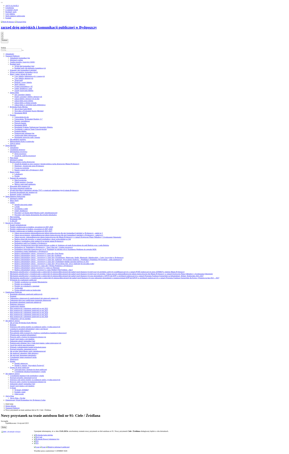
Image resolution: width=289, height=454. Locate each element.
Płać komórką (15, 217)
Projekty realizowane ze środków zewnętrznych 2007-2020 (31, 229)
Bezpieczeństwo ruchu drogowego (22, 162)
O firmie (13, 388)
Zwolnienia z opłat (21, 209)
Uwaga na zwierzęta (21, 168)
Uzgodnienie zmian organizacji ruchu (23, 357)
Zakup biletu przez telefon (23, 101)
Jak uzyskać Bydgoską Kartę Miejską (23, 323)
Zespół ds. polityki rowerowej (25, 156)
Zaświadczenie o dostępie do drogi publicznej (30, 370)
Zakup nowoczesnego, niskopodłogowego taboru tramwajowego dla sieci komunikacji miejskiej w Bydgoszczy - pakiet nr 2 (58, 235)
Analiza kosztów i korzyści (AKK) (22, 62)
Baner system (15, 172)
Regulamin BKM (20, 113)
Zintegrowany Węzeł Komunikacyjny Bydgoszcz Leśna (25, 400)
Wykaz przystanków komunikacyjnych (24, 72)
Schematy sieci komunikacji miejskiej (23, 70)
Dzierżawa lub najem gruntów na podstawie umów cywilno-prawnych (35, 327)
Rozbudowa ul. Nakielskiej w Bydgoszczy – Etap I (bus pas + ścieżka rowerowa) (43, 247)
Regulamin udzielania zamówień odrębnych (25, 302)
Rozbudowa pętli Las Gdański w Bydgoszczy (30, 243)
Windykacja (14, 359)
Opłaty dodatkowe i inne (23, 88)
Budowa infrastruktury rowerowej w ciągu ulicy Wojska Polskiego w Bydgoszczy (43, 266)
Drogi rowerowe (20, 154)
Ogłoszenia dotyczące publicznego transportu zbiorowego (30, 300)
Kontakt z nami (19, 392)
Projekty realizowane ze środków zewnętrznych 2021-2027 (31, 231)
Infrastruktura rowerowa (18, 152)
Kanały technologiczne (18, 225)
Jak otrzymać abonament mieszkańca (23, 355)
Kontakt (8, 18)
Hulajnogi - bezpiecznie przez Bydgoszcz (29, 166)
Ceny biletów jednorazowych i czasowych (29, 76)
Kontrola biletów (20, 131)
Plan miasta (14, 158)
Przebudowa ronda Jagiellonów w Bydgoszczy (31, 251)
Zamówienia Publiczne (13, 292)
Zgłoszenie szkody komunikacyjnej (22, 341)
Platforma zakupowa (17, 304)
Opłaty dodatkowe (21, 211)
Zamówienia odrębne (17, 306)
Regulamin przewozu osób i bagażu (27, 137)
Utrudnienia (9, 8)
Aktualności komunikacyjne (20, 58)
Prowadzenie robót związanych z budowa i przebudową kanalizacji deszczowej (38, 333)
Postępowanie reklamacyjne (24, 133)
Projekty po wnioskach (22, 284)
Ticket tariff (18, 80)
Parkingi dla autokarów (18, 178)
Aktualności (9, 54)
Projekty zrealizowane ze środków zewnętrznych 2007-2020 (31, 227)
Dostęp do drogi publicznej (19, 367)
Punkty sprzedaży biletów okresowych (28, 97)
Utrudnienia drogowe (17, 150)
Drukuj (4, 427)
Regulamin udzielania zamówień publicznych (26, 294)
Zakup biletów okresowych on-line (26, 99)
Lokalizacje (18, 174)
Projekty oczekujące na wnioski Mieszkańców (30, 282)
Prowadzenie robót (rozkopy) (20, 331)
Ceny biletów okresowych (23, 78)
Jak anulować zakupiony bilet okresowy (24, 353)
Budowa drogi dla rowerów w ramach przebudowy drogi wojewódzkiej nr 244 (42, 239)
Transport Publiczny (12, 56)
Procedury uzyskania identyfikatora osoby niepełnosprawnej (35, 213)
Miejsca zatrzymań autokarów (25, 184)
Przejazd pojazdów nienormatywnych (23, 349)
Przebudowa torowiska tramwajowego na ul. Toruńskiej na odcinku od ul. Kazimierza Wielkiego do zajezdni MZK (55, 249)
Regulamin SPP (15, 219)
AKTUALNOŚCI (12, 6)
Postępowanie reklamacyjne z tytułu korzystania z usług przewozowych (35, 343)
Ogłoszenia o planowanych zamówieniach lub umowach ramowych (34, 298)
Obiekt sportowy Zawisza (23, 182)
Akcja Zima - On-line (17, 398)
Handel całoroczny (21, 363)
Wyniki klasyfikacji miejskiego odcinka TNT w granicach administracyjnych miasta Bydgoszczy (44, 190)
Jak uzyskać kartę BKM (23, 109)
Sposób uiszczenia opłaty (23, 205)
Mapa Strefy (14, 200)
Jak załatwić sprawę (12, 321)
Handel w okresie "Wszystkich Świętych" (29, 365)
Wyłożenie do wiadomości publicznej (23, 280)
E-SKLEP (13, 221)
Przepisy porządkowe (22, 121)
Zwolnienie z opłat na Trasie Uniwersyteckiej (30, 129)
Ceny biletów (10, 14)
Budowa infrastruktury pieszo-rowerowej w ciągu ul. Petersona (36, 268)
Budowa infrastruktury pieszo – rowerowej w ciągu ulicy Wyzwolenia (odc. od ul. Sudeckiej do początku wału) (54, 264)
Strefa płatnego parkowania (15, 16)
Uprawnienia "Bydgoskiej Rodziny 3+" (28, 119)
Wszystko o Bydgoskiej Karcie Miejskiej (29, 111)
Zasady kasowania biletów (23, 91)
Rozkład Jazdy (15, 64)
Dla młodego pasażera (18, 139)
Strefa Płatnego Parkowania (15, 196)
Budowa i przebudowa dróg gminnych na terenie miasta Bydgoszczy (39, 241)
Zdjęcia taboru (15, 143)
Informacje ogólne (16, 60)
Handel (12, 361)
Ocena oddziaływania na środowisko (27, 290)
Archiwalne (18, 288)
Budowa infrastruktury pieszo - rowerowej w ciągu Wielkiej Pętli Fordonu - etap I (43, 270)
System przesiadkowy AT (23, 86)
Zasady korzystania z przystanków (22, 339)
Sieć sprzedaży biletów (22, 95)
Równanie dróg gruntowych (20, 186)
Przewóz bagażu (20, 123)
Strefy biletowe (19, 84)
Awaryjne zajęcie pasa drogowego (22, 345)
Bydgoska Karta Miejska (19, 107)
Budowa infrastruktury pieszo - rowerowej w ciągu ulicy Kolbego (37, 255)
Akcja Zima (9, 396)
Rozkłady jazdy (11, 12)
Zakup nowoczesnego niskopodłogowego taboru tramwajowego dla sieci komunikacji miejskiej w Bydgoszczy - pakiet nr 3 (58, 233)
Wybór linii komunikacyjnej (24, 66)
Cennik (17, 207)
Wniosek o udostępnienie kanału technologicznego (28, 347)
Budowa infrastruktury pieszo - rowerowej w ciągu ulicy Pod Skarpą (38, 253)
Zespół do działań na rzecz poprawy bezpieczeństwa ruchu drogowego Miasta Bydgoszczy (46, 164)
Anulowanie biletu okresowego (25, 135)
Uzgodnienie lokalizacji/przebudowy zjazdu (30, 372)
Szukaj (3, 48)
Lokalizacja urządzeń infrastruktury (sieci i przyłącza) (29, 329)
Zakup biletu (14, 93)
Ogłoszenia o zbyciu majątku (20, 319)
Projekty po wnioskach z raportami (26, 286)
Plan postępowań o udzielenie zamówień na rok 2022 (29, 308)
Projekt (17, 176)
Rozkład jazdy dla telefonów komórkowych (30, 68)
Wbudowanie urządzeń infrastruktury (23, 335)
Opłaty (12, 203)
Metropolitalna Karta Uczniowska (22, 141)
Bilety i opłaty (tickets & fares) (21, 74)
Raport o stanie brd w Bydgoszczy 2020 (28, 170)
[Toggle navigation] (2, 2)
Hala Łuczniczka (20, 180)
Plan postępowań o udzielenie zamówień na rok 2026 (29, 317)
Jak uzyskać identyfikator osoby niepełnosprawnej (28, 351)
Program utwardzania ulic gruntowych (23, 192)
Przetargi (13, 296)
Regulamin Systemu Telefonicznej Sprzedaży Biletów (33, 127)
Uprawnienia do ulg (21, 117)
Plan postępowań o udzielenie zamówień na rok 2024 (29, 312)
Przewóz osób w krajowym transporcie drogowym (28, 337)
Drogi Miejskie (10, 146)
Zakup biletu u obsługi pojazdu (25, 103)
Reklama (13, 325)
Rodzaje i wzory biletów (23, 82)
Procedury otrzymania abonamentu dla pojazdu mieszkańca (35, 215)
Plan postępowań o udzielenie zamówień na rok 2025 (29, 315)
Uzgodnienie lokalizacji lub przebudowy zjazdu (27, 376)
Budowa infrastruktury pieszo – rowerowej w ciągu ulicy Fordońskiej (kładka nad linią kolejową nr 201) (51, 262)
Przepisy (13, 115)
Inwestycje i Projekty (12, 223)
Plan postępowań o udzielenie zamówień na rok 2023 (29, 310)
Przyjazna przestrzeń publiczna (21, 188)
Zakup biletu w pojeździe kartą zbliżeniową (29, 105)
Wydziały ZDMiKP (21, 390)
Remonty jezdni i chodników (20, 194)
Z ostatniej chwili (11, 10)
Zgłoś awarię (19, 394)
